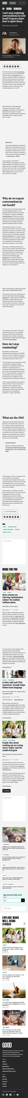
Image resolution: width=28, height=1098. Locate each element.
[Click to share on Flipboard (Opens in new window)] (13, 66)
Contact (4, 1064)
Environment (6, 844)
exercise (14, 780)
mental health (7, 532)
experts (17, 529)
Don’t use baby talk (12, 705)
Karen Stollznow (18, 699)
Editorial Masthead (8, 1069)
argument (15, 75)
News (4, 865)
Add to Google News (10, 511)
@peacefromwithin (10, 443)
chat (6, 86)
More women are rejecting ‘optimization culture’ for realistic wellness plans (12, 599)
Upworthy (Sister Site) (9, 1071)
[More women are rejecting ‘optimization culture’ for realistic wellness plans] (14, 876)
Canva (9, 55)
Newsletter (5, 1066)
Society (4, 1079)
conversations (20, 72)
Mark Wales (5, 609)
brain (4, 526)
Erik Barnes (14, 32)
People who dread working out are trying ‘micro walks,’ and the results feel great (12, 746)
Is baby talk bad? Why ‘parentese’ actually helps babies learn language (13, 685)
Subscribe (12, 3)
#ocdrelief (15, 447)
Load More (6, 790)
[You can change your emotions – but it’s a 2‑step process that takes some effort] (14, 968)
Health (9, 8)
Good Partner (6, 697)
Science (4, 1081)
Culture (4, 1086)
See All (24, 923)
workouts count (6, 769)
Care (4, 592)
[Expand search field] (20, 3)
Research (11, 680)
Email (5, 897)
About (4, 1061)
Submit (23, 901)
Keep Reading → (6, 667)
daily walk (18, 616)
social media (14, 618)
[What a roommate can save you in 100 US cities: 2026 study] (14, 885)
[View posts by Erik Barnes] (4, 34)
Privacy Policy (13, 1091)
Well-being (17, 8)
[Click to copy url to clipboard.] (18, 66)
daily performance (20, 623)
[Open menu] (24, 3)
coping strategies (8, 529)
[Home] (3, 9)
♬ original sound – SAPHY (12, 156)
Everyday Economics (8, 884)
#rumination (8, 447)
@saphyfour (8, 142)
